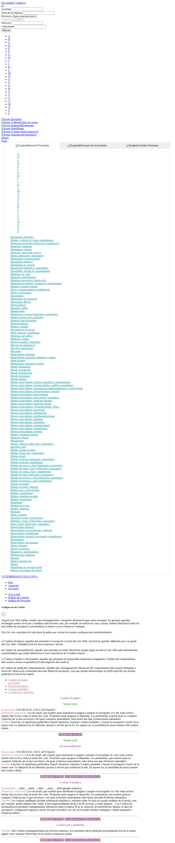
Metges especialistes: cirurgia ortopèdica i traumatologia (40, 382)
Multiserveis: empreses (22, 554)
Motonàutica (17, 539)
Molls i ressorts (18, 514)
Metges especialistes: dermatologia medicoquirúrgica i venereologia (46, 388)
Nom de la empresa (11, 12)
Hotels (20, 128)
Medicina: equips (19, 339)
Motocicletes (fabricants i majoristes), (30, 524)
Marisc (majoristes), (21, 292)
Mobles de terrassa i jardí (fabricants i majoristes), (37, 477)
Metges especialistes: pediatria (26, 419)
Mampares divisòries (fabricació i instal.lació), (35, 243)
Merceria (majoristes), (22, 348)
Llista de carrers (29, 122)
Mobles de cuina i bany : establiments (30, 471)
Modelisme (16, 502)
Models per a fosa (20, 505)
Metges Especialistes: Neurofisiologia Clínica (34, 406)
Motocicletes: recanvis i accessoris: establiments (36, 536)
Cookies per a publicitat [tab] (21, 692)
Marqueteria (16, 295)
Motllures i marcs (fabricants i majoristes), (32, 521)
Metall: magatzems (20, 369)
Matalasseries (17, 311)
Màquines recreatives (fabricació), (28, 280)
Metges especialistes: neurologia (27, 409)
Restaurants (27, 125)
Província (6, 16)
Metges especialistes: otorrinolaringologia (32, 416)
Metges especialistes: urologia (26, 431)
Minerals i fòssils (19, 437)
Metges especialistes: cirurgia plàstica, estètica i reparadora (41, 385)
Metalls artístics (18, 379)
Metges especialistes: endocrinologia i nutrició (35, 391)
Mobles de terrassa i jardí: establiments (31, 480)
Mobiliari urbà (18, 446)
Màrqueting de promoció (23, 298)
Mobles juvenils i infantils (24, 487)
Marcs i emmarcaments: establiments (30, 289)
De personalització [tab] (18, 686)
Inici (19, 119)
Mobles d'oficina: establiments (26, 462)
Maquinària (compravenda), (25, 258)
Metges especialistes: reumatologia (29, 428)
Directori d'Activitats (38, 145)
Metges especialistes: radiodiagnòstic (30, 425)
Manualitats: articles (21, 249)
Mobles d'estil (17, 456)
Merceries (15, 351)
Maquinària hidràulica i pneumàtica (29, 268)
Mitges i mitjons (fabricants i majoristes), (32, 443)
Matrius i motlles (19, 326)
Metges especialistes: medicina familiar (31, 400)
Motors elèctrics (19, 545)
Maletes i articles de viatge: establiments (31, 240)
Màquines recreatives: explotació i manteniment (36, 283)
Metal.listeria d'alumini (22, 354)
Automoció (30, 134)
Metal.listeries (17, 360)
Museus (14, 558)
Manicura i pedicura (21, 246)
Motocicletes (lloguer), (22, 527)
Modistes (15, 511)
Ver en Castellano (31, 5)
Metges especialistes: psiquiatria (27, 422)
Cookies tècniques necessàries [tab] (18, 681)
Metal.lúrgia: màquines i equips (27, 363)
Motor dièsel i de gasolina (24, 542)
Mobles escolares (19, 484)
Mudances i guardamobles (24, 551)
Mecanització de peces (22, 329)
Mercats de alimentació (22, 345)
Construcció (31, 131)
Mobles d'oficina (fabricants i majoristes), (32, 459)
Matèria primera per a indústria (26, 317)
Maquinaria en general (22, 264)
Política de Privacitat (19, 600)
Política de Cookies (18, 597)
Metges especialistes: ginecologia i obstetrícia (34, 397)
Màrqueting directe (20, 301)
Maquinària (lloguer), (21, 261)
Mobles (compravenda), (23, 450)
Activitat (6, 9)
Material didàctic (19, 323)
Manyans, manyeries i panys (25, 252)
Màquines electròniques (23, 277)
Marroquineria (18, 305)
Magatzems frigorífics (22, 237)
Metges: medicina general (24, 434)
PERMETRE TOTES (70, 734)
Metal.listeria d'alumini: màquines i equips (33, 357)
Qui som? (13, 588)
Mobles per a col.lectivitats (24, 490)
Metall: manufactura (21, 372)
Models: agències (19, 508)
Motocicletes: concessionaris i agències (31, 530)
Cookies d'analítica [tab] (18, 689)
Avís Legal (14, 594)
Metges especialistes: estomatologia (29, 394)
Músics (14, 564)
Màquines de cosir (20, 274)
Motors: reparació (19, 548)
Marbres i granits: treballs (24, 286)
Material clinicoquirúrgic (23, 320)
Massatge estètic (19, 308)
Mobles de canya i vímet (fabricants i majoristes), (36, 465)
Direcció (6, 22)
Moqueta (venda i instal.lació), (26, 517)
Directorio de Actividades (93, 145)
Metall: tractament (20, 376)
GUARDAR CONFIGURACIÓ (82, 776)
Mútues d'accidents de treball (26, 570)
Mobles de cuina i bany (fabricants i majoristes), (36, 468)
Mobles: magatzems (21, 499)
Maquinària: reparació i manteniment (30, 271)
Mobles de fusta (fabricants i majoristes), (32, 474)
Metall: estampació (20, 366)
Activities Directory (148, 145)
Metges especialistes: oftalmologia (28, 413)
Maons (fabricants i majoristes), (27, 255)
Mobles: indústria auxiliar (24, 496)
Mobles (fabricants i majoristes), (27, 453)
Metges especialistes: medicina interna (30, 403)
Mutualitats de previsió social (26, 567)
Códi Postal (7, 26)
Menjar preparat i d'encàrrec (25, 342)
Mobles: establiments (21, 493)
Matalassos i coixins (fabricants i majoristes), (34, 314)
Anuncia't (13, 585)
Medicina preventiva (21, 335)
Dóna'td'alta (5, 139)
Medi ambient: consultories (24, 332)
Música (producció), (21, 561)
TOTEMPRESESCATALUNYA (19, 576)
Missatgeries (17, 440)
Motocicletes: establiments (24, 533)
